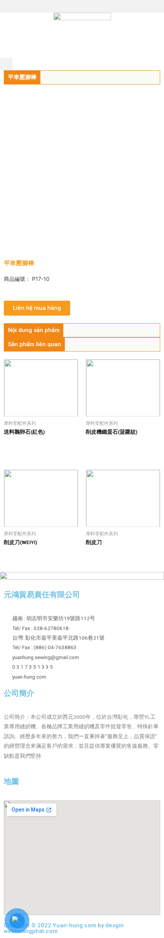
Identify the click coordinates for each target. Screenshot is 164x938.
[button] (82, 6)
